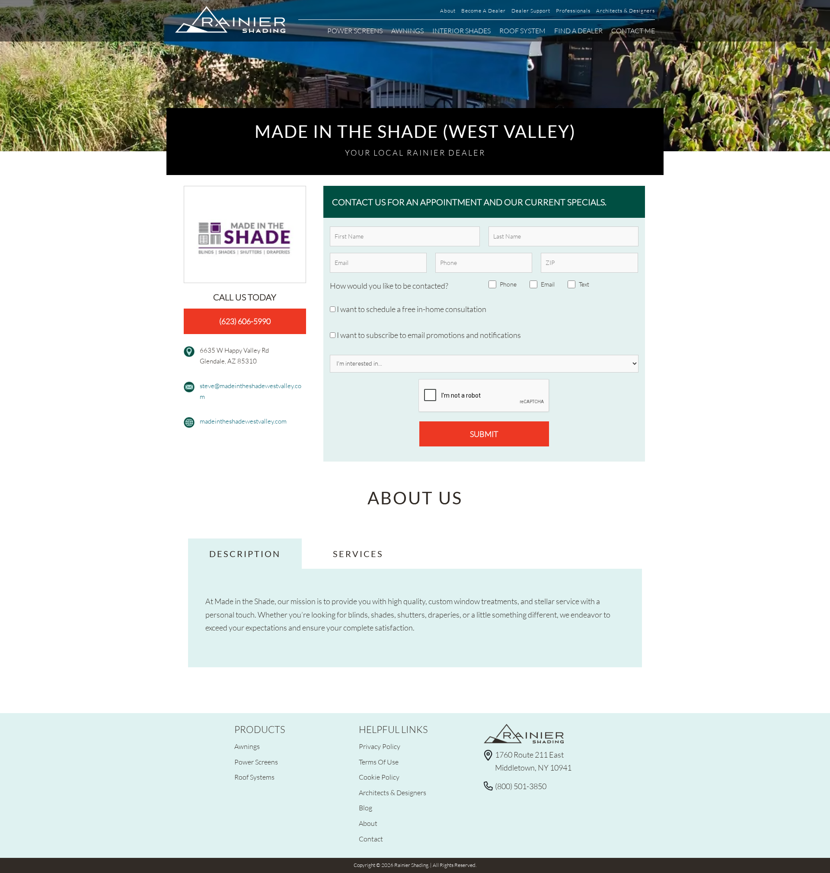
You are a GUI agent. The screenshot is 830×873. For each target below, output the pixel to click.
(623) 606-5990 (245, 321)
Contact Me (633, 30)
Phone (508, 284)
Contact (371, 839)
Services (358, 553)
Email (548, 284)
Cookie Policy (379, 777)
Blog (365, 807)
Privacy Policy (379, 746)
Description (245, 553)
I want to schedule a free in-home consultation (410, 309)
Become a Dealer (483, 10)
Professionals (573, 10)
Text (584, 284)
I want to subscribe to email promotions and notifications (428, 335)
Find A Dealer (578, 30)
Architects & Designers (625, 10)
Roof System (522, 30)
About (448, 10)
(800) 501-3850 (520, 786)
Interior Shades (461, 30)
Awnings (407, 30)
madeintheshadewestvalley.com (243, 421)
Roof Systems (254, 777)
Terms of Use (379, 762)
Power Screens (355, 30)
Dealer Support (530, 10)
